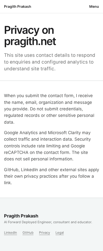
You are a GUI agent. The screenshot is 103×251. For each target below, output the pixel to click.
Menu (94, 6)
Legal (60, 232)
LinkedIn (10, 232)
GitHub (28, 232)
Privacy (44, 232)
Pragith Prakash (17, 6)
